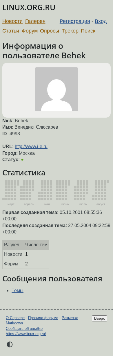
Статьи (10, 31)
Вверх (99, 318)
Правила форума (43, 318)
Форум (30, 31)
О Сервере (15, 318)
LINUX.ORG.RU (28, 7)
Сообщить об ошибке (24, 328)
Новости (12, 21)
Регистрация (75, 21)
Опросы (49, 31)
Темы (17, 290)
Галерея (35, 21)
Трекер (70, 31)
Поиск (88, 31)
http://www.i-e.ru (31, 146)
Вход (101, 21)
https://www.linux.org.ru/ (26, 334)
